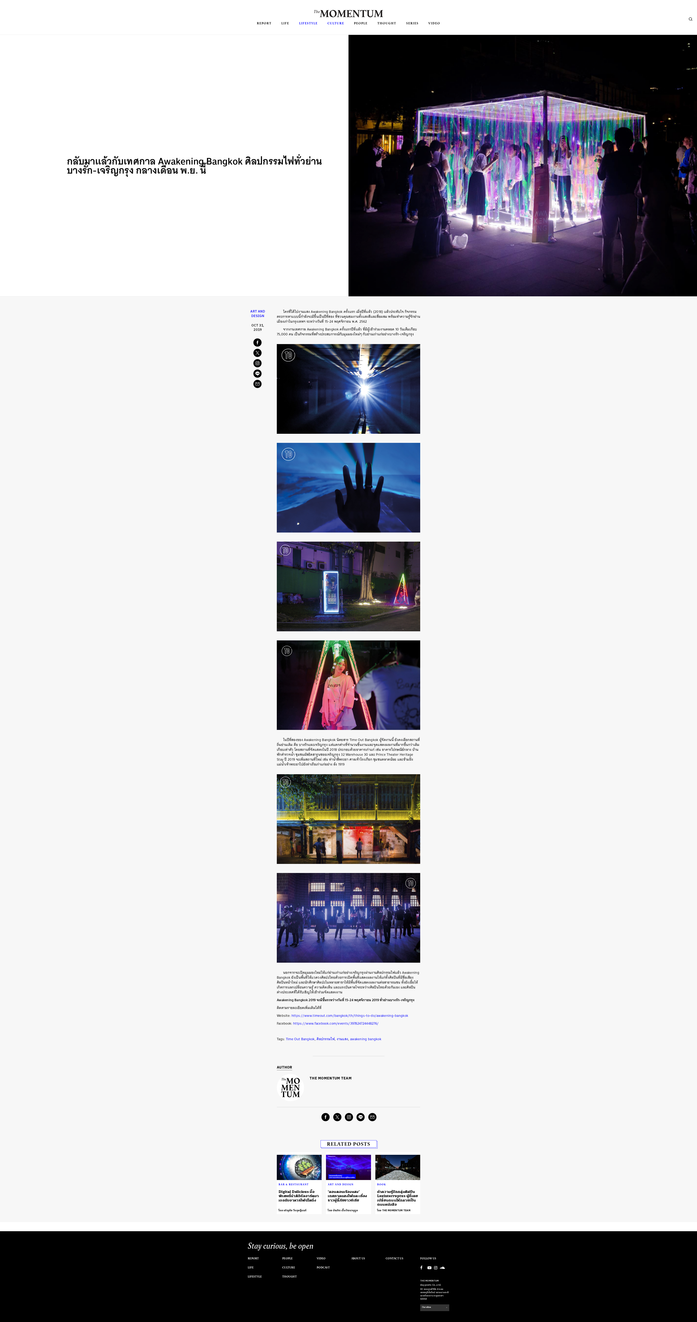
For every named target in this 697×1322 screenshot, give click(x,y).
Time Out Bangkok (300, 1039)
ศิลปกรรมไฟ (326, 1039)
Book (381, 1184)
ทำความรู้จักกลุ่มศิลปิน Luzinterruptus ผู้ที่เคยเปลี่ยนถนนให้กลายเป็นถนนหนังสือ (397, 1198)
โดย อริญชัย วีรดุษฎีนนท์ (292, 1210)
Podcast (323, 1267)
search (690, 19)
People (361, 23)
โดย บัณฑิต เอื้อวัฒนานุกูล (343, 1210)
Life (285, 23)
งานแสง (342, 1039)
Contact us (394, 1258)
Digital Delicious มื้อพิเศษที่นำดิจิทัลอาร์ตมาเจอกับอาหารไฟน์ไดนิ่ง (299, 1196)
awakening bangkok (365, 1039)
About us (358, 1258)
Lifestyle (308, 23)
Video (434, 23)
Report (264, 23)
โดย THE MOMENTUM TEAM (393, 1210)
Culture (335, 23)
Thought (386, 23)
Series (412, 23)
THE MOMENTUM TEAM (330, 1078)
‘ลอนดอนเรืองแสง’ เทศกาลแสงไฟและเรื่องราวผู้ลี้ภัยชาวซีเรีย (347, 1196)
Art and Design (257, 314)
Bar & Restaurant (294, 1184)
